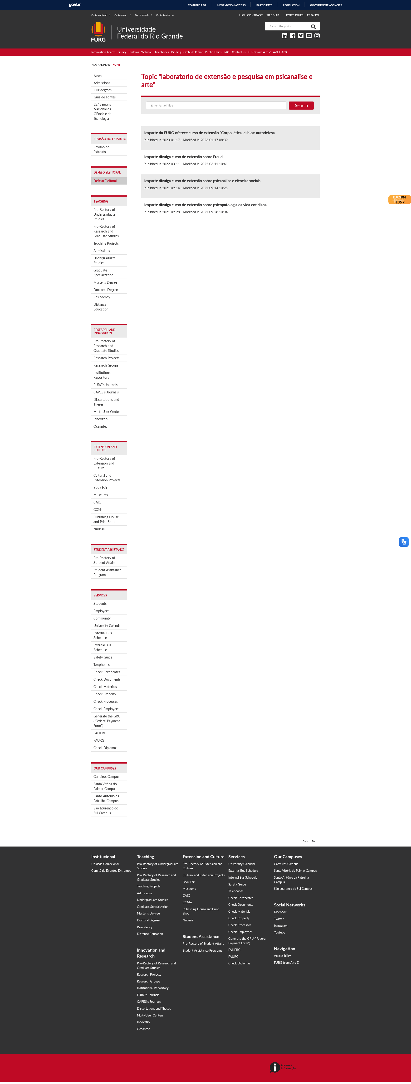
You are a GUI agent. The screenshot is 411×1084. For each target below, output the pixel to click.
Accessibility (282, 956)
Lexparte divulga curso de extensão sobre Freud (183, 156)
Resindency (101, 297)
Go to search (143, 15)
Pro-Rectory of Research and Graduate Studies (106, 231)
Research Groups (105, 365)
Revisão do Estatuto (101, 149)
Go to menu (122, 15)
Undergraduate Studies (104, 260)
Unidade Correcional (105, 864)
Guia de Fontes (105, 97)
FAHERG (99, 733)
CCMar (98, 510)
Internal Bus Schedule (102, 647)
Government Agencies (326, 5)
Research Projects (106, 358)
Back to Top (309, 841)
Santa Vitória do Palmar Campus (105, 786)
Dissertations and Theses (106, 401)
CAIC (97, 502)
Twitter (279, 919)
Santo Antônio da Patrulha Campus (106, 798)
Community (102, 618)
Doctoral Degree (105, 290)
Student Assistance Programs (107, 572)
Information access (231, 5)
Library (122, 52)
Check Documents (107, 679)
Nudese (99, 529)
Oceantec (100, 426)
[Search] (312, 26)
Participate (264, 5)
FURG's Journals (105, 385)
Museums (100, 495)
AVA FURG (280, 52)
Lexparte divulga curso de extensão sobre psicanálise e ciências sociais (202, 180)
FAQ (227, 52)
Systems (134, 52)
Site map (272, 15)
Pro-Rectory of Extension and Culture (104, 463)
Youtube (279, 932)
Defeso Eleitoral (105, 181)
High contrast (251, 15)
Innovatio (100, 419)
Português (295, 15)
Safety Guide (102, 657)
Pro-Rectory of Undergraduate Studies (104, 214)
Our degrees (103, 90)
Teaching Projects (106, 243)
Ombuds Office (193, 52)
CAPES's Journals (106, 392)
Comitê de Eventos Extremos (111, 870)
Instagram (281, 926)
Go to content (100, 15)
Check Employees (106, 709)
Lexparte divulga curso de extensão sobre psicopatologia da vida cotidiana (205, 204)
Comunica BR (197, 5)
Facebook (280, 912)
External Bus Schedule (102, 635)
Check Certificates (106, 672)
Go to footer (165, 15)
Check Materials (105, 687)
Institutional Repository (102, 375)
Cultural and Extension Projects (106, 477)
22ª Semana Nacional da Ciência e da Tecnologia (102, 111)
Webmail (146, 52)
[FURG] (101, 24)
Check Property (104, 694)
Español (313, 15)
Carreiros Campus (106, 776)
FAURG (98, 740)
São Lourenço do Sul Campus (105, 810)
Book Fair (100, 487)
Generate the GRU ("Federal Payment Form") (106, 721)
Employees (101, 611)
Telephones (162, 52)
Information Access (103, 52)
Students (100, 603)
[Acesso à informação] (284, 1068)
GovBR (75, 5)
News (98, 76)
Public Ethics (213, 52)
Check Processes (105, 701)
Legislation (291, 5)
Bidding (176, 52)
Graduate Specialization (103, 272)
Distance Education (100, 306)
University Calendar (107, 626)
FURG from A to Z (259, 52)
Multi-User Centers (107, 412)
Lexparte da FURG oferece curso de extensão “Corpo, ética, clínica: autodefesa (209, 132)
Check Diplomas (105, 748)
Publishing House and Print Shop (106, 519)
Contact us (238, 52)
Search (301, 105)
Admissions (102, 83)
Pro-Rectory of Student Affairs (104, 560)
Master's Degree (105, 282)
